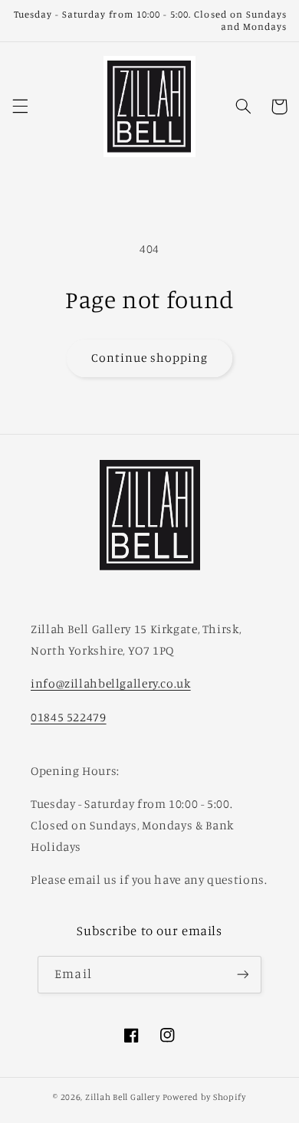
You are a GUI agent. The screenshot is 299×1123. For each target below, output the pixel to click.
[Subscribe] (242, 974)
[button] (20, 106)
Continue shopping (150, 357)
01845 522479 (69, 717)
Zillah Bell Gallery (122, 1097)
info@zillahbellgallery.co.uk (111, 683)
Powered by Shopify (204, 1097)
